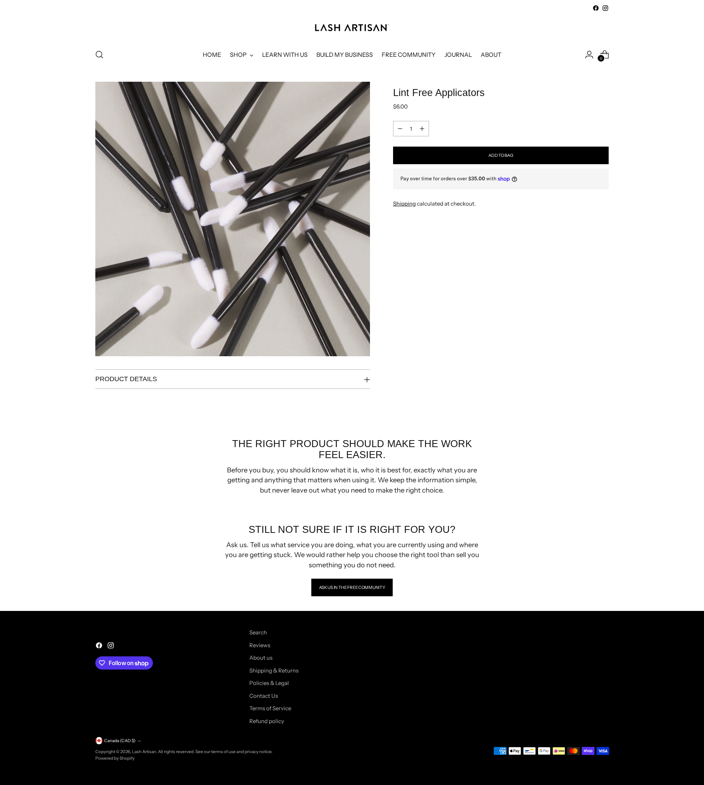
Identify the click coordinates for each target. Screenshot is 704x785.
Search (258, 632)
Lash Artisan (144, 751)
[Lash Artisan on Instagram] (605, 8)
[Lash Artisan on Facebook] (596, 8)
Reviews (259, 645)
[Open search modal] (99, 54)
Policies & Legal (269, 682)
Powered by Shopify (115, 758)
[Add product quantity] (422, 128)
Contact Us (263, 695)
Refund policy (266, 721)
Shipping (404, 203)
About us (260, 657)
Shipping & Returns (273, 670)
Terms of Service (270, 708)
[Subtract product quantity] (400, 128)
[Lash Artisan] (352, 27)
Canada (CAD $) (120, 740)
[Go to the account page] (589, 54)
